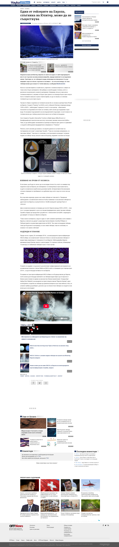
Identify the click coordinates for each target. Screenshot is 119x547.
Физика (19, 5)
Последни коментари (86, 451)
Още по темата (26, 325)
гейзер (22, 376)
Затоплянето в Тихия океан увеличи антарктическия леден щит (89, 19)
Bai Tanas (78, 462)
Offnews (46, 2)
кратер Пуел (39, 376)
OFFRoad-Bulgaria (43, 540)
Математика (26, 5)
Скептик (73, 5)
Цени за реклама (34, 529)
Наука (39, 2)
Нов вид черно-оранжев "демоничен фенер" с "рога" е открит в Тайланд (90, 27)
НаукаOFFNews (25, 23)
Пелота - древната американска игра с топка (63, 65)
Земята (33, 5)
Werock (52, 540)
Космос (13, 5)
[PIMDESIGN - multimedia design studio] (104, 545)
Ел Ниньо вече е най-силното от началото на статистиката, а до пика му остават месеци (36, 67)
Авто (59, 2)
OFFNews (11, 540)
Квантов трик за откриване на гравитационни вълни (64, 441)
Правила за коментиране (67, 528)
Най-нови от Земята (30, 62)
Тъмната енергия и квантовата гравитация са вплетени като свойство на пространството (36, 443)
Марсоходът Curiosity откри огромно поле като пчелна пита (32, 432)
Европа (27, 376)
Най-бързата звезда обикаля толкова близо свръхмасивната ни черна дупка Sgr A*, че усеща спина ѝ (64, 433)
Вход (48, 525)
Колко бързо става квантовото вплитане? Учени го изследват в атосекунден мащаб (85, 459)
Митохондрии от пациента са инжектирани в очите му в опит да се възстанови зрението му (89, 37)
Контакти (32, 525)
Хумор (79, 5)
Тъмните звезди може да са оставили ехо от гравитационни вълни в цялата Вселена (64, 422)
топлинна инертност (50, 376)
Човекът (46, 5)
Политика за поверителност (68, 531)
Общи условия (68, 525)
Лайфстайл (29, 540)
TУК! (39, 456)
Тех (63, 2)
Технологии (61, 5)
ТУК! (47, 458)
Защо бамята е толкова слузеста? (90, 462)
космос (32, 376)
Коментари (27, 451)
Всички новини (86, 45)
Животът (39, 5)
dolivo (77, 454)
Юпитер (60, 376)
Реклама (32, 527)
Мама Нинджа (59, 540)
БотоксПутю (79, 464)
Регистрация (50, 527)
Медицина (53, 5)
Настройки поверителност (68, 535)
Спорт (53, 2)
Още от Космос (29, 416)
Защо (67, 5)
